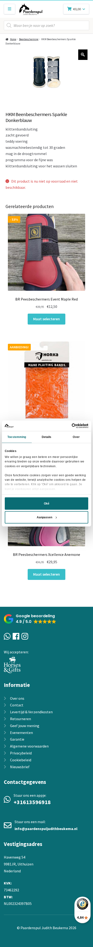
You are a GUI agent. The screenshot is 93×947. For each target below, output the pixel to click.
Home (13, 39)
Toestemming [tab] (16, 437)
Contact (16, 705)
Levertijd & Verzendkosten (31, 711)
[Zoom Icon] (83, 54)
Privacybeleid (21, 753)
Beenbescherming (28, 39)
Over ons (17, 698)
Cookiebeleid (20, 760)
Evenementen (21, 732)
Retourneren (20, 718)
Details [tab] (47, 437)
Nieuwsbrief (20, 766)
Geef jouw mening (24, 725)
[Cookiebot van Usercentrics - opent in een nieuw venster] (67, 425)
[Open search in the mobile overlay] (46, 25)
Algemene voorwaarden (29, 746)
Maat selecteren (46, 318)
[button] (30, 619)
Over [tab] (76, 437)
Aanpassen (44, 517)
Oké (46, 503)
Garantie (17, 739)
